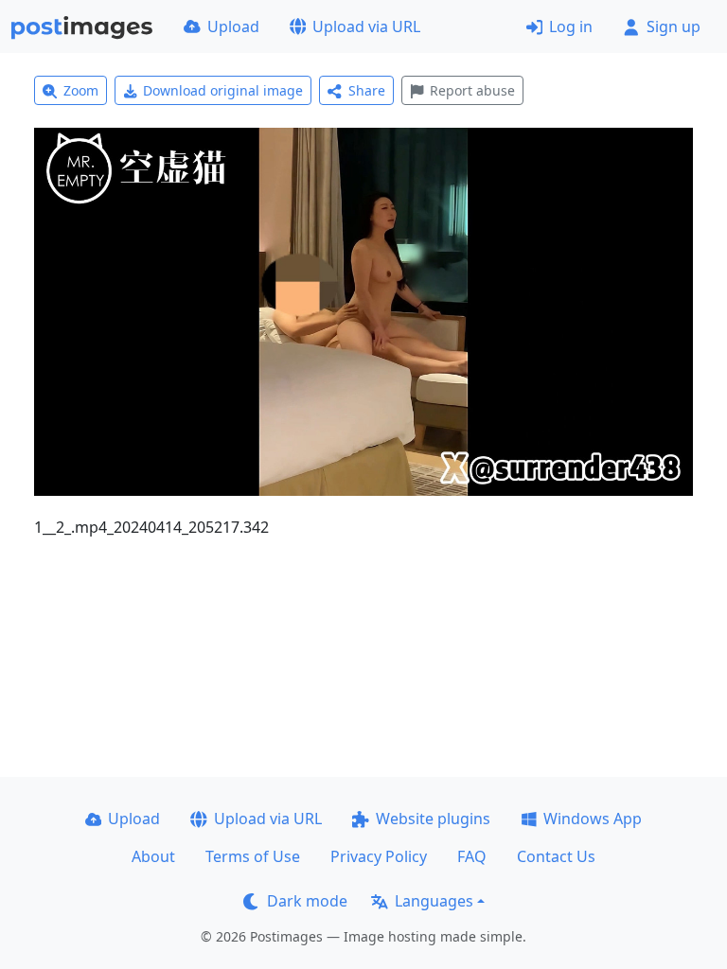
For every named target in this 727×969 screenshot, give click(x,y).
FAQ (472, 856)
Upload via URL (366, 26)
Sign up (673, 26)
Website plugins (433, 818)
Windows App (592, 818)
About (153, 856)
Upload (233, 26)
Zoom (80, 90)
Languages (434, 900)
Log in (571, 26)
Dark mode (307, 900)
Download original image (223, 90)
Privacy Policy (378, 856)
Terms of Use (252, 856)
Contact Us (556, 856)
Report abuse (472, 90)
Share (366, 90)
